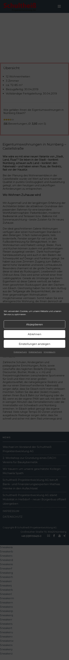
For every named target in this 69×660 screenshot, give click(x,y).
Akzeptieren (34, 324)
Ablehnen (34, 334)
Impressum (49, 352)
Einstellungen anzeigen (34, 343)
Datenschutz (20, 352)
